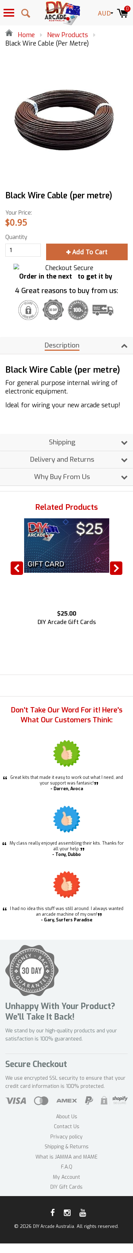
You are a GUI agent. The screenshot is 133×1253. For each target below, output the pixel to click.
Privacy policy (66, 1136)
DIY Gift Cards (66, 1187)
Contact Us (66, 1126)
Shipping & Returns (67, 1146)
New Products (67, 35)
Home (25, 35)
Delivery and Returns (62, 459)
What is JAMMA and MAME (66, 1157)
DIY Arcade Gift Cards (67, 622)
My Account (66, 1177)
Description (62, 345)
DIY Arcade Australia (53, 1226)
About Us (66, 1116)
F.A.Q (66, 1167)
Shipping (62, 442)
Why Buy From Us (62, 476)
